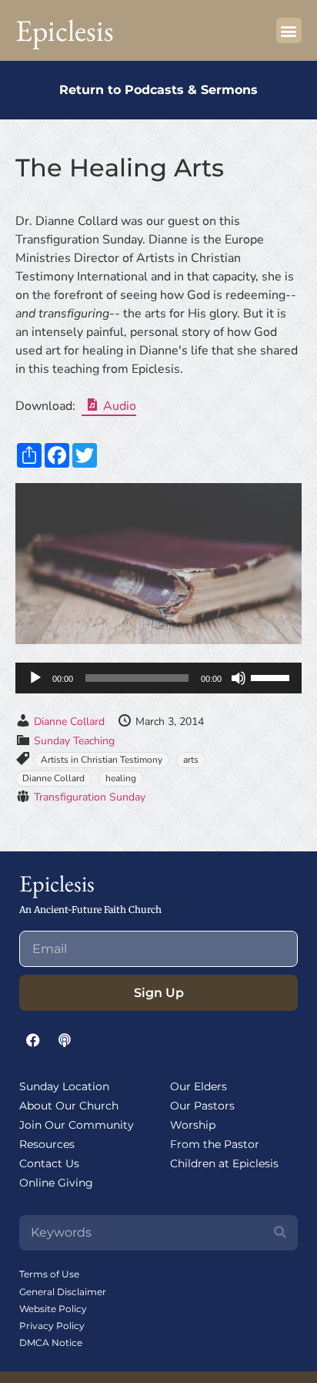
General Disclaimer (62, 1291)
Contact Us (49, 1163)
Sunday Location (64, 1086)
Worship (192, 1125)
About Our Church (68, 1106)
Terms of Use (49, 1274)
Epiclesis (64, 30)
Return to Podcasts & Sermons (158, 89)
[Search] (280, 1232)
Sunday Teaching (74, 740)
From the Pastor (214, 1144)
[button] (289, 30)
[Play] (35, 678)
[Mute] (238, 678)
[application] (158, 678)
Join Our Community (76, 1125)
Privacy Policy (52, 1325)
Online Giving (56, 1183)
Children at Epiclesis (224, 1163)
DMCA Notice (50, 1342)
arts (191, 760)
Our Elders (198, 1086)
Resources (47, 1144)
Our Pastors (202, 1106)
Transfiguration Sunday (89, 797)
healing (120, 778)
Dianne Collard (69, 721)
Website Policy (53, 1308)
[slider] (272, 676)
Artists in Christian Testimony (101, 760)
